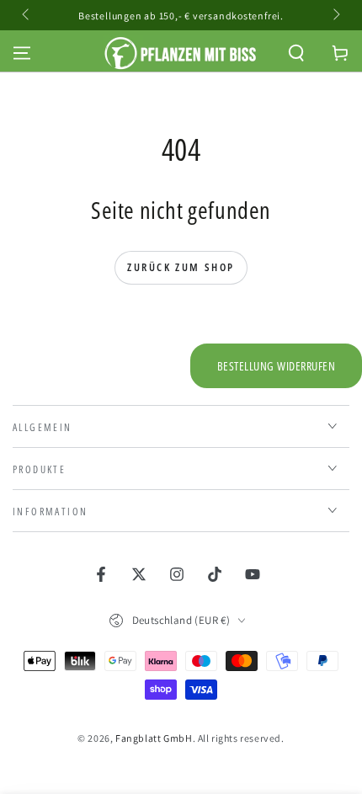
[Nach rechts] (335, 15)
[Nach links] (27, 15)
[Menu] (22, 53)
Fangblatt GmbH (153, 738)
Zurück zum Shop (181, 266)
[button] (296, 53)
